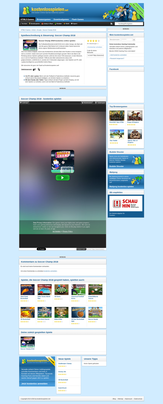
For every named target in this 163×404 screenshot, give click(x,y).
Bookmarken (88, 103)
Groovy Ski (62, 372)
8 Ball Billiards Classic (93, 297)
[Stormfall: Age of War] (116, 115)
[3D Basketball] (28, 312)
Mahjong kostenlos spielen (121, 187)
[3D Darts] (61, 289)
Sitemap (120, 399)
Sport (75, 24)
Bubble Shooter (117, 152)
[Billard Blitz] (61, 312)
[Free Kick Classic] (44, 312)
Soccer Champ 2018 (49, 30)
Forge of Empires (133, 122)
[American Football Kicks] (78, 289)
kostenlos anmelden (50, 271)
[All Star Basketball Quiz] (78, 312)
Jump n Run (48, 24)
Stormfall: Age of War (116, 122)
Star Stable (113, 140)
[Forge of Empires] (134, 115)
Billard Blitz (58, 319)
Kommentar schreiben (95, 47)
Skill (67, 24)
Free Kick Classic (43, 319)
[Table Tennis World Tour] (44, 289)
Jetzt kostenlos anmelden (34, 383)
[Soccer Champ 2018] (28, 342)
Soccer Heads (93, 319)
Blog (114, 399)
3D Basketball (25, 319)
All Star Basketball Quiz (77, 320)
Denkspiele (35, 24)
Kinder (59, 24)
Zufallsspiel (101, 103)
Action (24, 24)
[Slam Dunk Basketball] (28, 289)
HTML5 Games (26, 30)
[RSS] (111, 24)
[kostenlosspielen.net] (44, 10)
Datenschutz (138, 399)
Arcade (39, 30)
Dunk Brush (62, 388)
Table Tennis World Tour (43, 297)
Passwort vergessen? (117, 58)
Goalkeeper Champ (64, 363)
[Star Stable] (117, 134)
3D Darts (57, 296)
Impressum (128, 399)
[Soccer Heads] (95, 312)
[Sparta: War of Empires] (135, 134)
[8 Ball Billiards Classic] (95, 290)
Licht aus (25, 103)
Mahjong (113, 172)
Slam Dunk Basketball (24, 297)
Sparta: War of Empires (132, 141)
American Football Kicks (77, 297)
